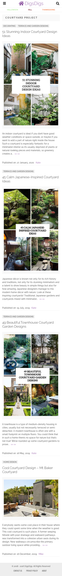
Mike (41, 554)
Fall (30, 10)
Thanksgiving (48, 10)
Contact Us (18, 570)
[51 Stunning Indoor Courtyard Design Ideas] (31, 124)
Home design (10, 462)
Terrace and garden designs (33, 26)
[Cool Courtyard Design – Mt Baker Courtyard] (31, 516)
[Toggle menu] (4, 3)
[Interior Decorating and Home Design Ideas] (31, 5)
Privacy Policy (32, 570)
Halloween (12, 10)
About (44, 570)
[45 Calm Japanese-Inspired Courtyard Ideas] (31, 269)
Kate (38, 162)
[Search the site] (57, 4)
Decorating (9, 26)
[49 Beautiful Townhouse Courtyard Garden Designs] (31, 415)
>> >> (17, 153)
